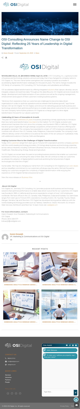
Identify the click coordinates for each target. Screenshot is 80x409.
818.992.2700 (11, 358)
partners (75, 143)
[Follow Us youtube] (20, 393)
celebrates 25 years (25, 120)
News (37, 53)
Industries (8, 377)
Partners (8, 380)
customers (15, 143)
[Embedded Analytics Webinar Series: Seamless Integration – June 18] (59, 267)
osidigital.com (52, 205)
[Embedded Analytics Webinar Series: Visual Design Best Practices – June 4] (21, 305)
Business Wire (27, 177)
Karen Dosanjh (8, 53)
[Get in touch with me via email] (11, 240)
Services (8, 375)
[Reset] (70, 345)
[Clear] (73, 345)
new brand (33, 122)
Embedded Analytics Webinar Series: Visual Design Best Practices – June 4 (21, 322)
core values (73, 166)
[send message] (75, 392)
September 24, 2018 (26, 53)
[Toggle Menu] (74, 4)
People (7, 382)
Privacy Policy (64, 406)
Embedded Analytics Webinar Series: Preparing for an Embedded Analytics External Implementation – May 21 (59, 322)
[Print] (7, 57)
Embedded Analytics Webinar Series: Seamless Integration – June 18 (59, 285)
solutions (51, 90)
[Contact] (66, 345)
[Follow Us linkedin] (12, 393)
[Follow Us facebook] (8, 393)
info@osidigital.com (13, 361)
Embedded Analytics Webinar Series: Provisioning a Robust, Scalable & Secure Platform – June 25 (21, 285)
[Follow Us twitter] (16, 393)
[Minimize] (76, 345)
